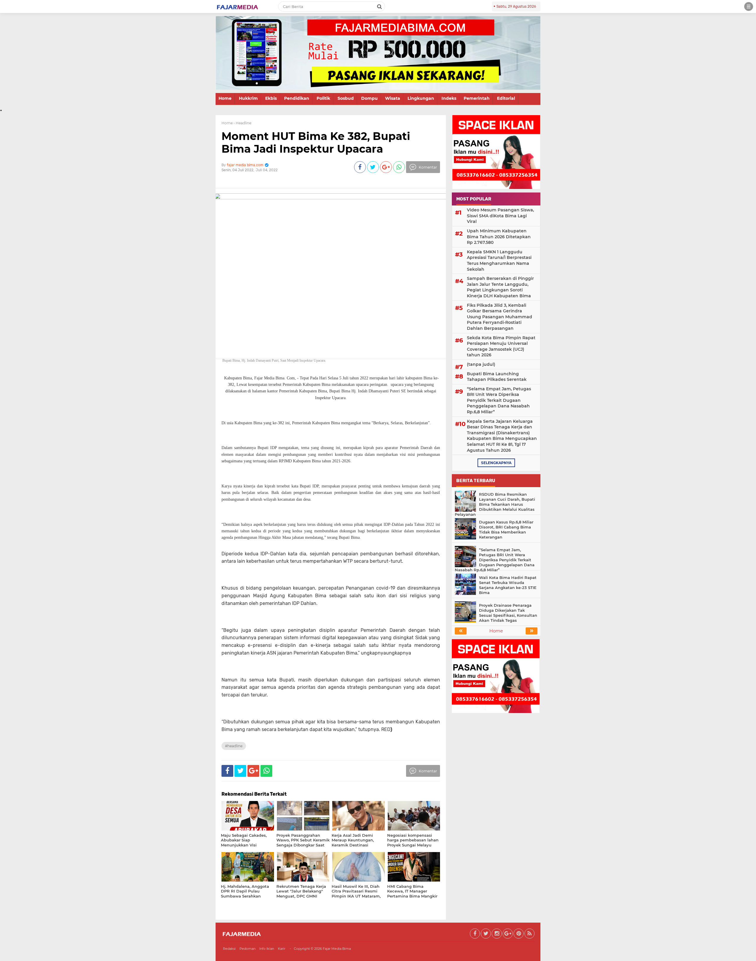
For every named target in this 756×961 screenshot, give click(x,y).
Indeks (448, 98)
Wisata (392, 98)
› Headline (242, 123)
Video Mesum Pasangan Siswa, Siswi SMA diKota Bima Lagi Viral (500, 215)
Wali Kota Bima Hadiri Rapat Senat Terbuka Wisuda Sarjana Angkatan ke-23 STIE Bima (508, 585)
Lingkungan (421, 98)
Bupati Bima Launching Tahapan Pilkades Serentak (497, 376)
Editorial (506, 98)
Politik (323, 98)
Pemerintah (477, 98)
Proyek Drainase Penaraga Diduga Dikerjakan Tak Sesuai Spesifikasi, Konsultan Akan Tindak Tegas (508, 613)
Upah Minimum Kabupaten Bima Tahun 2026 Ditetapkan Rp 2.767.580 (499, 236)
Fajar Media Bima (337, 949)
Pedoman (247, 949)
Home (225, 98)
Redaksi (229, 949)
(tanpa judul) (481, 364)
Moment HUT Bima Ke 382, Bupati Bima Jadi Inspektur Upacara (315, 142)
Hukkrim (248, 98)
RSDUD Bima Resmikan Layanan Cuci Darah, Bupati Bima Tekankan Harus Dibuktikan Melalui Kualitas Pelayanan (495, 504)
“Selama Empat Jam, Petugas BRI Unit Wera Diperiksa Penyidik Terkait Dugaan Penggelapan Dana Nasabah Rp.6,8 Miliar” (499, 400)
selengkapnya (496, 463)
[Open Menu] (748, 6)
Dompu (369, 98)
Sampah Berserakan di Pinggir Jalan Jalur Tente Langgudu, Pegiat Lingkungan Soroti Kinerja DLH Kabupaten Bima (500, 287)
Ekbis (271, 98)
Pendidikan (296, 98)
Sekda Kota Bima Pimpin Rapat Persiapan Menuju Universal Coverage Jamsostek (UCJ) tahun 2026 (501, 346)
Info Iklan (266, 949)
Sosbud (346, 98)
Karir (281, 949)
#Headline (233, 746)
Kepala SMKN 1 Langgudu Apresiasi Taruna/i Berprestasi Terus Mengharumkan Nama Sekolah (499, 260)
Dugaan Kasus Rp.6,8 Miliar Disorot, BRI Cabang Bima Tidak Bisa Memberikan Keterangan (506, 529)
